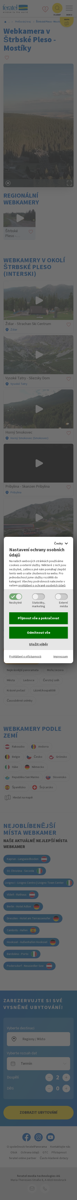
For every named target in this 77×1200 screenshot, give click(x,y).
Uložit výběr (38, 644)
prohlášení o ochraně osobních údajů (41, 585)
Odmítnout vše (38, 632)
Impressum (60, 656)
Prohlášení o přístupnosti (25, 656)
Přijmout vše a (38, 618)
